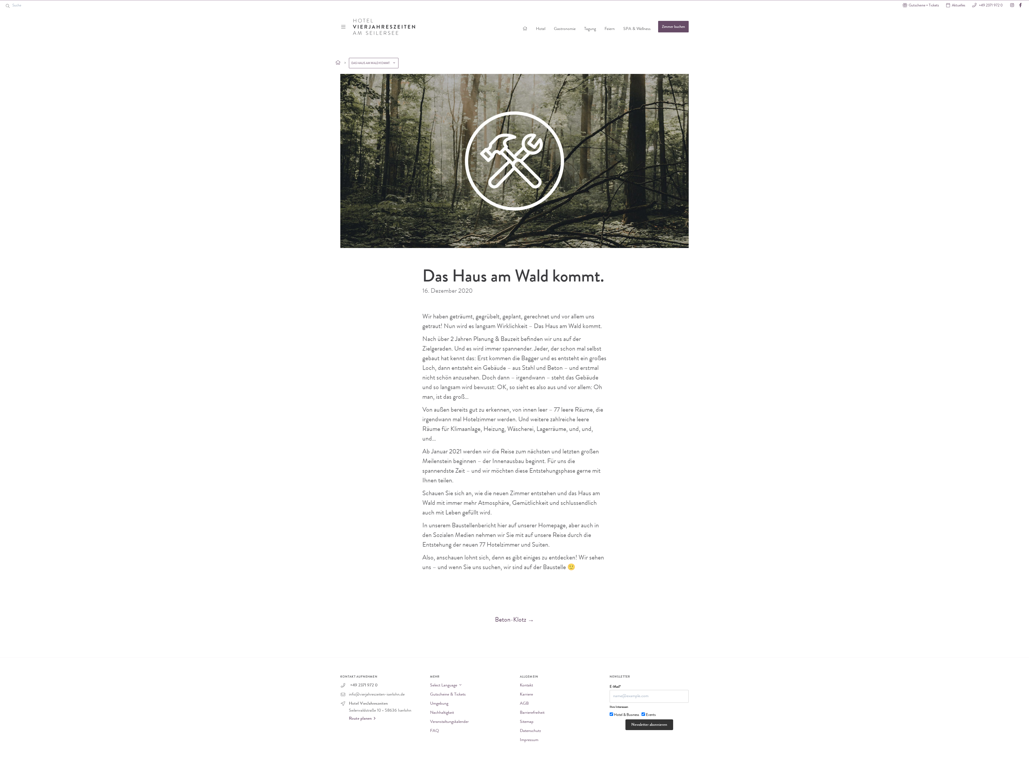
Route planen (360, 719)
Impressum (529, 740)
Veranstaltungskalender (449, 722)
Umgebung (439, 704)
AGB (524, 704)
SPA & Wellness (637, 29)
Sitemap (527, 722)
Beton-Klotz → (514, 620)
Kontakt (526, 685)
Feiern (610, 29)
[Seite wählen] (338, 63)
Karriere (526, 695)
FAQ (434, 731)
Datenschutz (530, 731)
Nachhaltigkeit (442, 713)
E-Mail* (615, 687)
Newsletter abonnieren (649, 725)
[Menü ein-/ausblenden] (344, 27)
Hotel (540, 29)
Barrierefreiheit (532, 713)
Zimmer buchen (673, 27)
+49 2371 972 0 (990, 5)
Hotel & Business (626, 715)
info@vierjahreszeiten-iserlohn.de (377, 695)
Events (651, 715)
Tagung (590, 29)
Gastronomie (565, 29)
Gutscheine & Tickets (448, 695)
